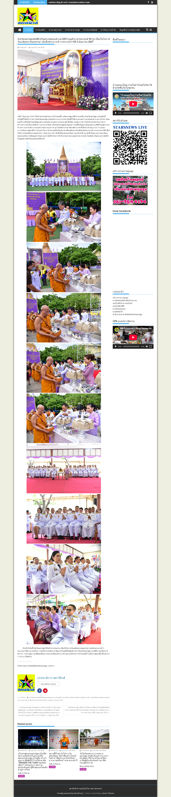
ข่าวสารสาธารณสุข (72, 30)
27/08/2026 (85, 750)
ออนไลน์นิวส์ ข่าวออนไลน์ (122, 303)
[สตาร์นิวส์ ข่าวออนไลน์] (20, 30)
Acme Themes (108, 793)
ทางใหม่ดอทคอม (119, 309)
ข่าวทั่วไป (28, 30)
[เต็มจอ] (150, 113)
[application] (133, 103)
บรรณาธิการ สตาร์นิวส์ (37, 47)
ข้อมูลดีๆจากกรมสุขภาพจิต (130, 30)
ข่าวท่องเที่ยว (40, 30)
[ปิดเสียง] (147, 113)
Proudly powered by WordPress (70, 793)
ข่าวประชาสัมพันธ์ (90, 30)
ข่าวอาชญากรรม (55, 30)
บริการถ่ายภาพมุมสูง (120, 297)
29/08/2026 (23, 750)
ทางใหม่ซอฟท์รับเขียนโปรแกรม (125, 300)
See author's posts (48, 684)
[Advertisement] (111, 18)
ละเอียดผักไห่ (118, 311)
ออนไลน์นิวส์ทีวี (118, 306)
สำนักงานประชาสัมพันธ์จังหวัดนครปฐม (127, 314)
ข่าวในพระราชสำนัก (108, 30)
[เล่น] (116, 113)
